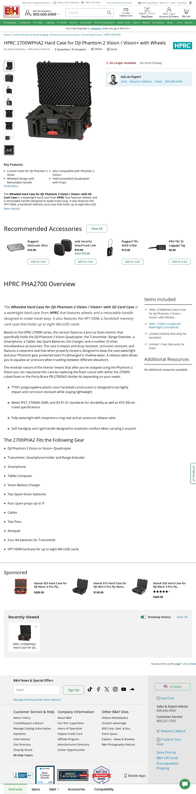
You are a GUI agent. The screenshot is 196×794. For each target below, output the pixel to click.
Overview (15, 789)
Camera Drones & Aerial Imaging (30, 35)
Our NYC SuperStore (71, 723)
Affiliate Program (68, 739)
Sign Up (73, 690)
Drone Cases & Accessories (65, 35)
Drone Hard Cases (92, 35)
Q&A (54, 789)
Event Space (109, 734)
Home (7, 35)
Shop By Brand (22, 750)
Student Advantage (114, 723)
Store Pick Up (166, 752)
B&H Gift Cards (167, 758)
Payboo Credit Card (70, 734)
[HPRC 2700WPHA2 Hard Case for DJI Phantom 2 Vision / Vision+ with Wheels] (58, 100)
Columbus (96, 28)
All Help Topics (23, 755)
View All (96, 229)
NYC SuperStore (150, 2)
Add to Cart (38, 261)
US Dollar (175, 686)
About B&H (65, 718)
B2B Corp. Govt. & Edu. (116, 728)
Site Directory (22, 744)
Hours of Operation (70, 728)
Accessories (76, 789)
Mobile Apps (137, 776)
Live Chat (181, 2)
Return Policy (21, 718)
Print (114, 49)
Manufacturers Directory (73, 744)
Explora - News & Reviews (118, 739)
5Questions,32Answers (70, 49)
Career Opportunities (71, 750)
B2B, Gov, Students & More (36, 2)
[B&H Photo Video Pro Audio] (13, 11)
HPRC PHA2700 (112, 35)
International (21, 739)
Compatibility (104, 789)
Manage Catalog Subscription (32, 728)
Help (173, 2)
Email (20, 690)
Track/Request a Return (28, 723)
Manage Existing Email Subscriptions (37, 699)
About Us (164, 2)
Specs (36, 789)
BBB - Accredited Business (23, 775)
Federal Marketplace (115, 718)
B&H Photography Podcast (118, 744)
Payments (19, 734)
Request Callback (173, 731)
